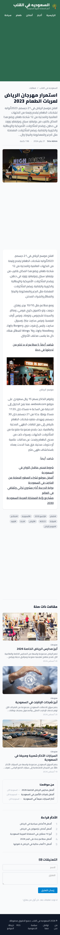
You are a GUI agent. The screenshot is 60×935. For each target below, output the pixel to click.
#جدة (22, 521)
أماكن (29, 15)
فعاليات (32, 88)
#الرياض (32, 521)
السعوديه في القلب (48, 88)
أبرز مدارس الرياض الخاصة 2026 (37, 648)
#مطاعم (14, 516)
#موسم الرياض (50, 526)
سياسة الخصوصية (32, 927)
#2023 (43, 521)
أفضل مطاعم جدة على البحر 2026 (36, 839)
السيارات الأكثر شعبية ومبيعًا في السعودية (36, 757)
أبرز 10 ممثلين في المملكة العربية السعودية (31, 833)
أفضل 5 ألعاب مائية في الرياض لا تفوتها (32, 844)
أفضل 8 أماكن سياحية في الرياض (36, 823)
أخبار (39, 15)
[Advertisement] (30, 50)
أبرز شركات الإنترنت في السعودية (36, 702)
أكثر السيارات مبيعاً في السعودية (38, 799)
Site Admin (52, 141)
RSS (18, 925)
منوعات (53, 644)
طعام (19, 15)
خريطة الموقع (10, 927)
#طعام (53, 516)
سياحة (7, 15)
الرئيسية (51, 15)
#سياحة (53, 521)
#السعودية (26, 516)
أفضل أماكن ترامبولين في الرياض (36, 828)
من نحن (55, 927)
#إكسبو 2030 (40, 516)
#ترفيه (13, 521)
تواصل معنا (46, 927)
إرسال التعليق (47, 890)
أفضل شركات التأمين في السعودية (37, 794)
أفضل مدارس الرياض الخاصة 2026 (38, 790)
